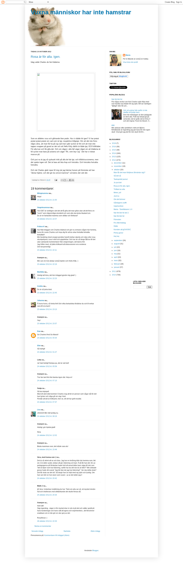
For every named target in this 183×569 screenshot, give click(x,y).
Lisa (39, 410)
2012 (114, 160)
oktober (117, 170)
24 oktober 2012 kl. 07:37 (47, 402)
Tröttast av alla (119, 189)
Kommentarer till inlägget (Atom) (56, 535)
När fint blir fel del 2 (121, 213)
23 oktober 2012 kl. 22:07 (47, 219)
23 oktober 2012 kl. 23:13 (47, 309)
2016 (114, 147)
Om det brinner (119, 199)
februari (117, 264)
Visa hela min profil (130, 62)
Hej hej (116, 236)
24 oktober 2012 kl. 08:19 (47, 416)
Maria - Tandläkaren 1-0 (123, 209)
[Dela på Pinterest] (72, 180)
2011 (114, 271)
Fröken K (41, 227)
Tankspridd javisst (121, 179)
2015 (114, 150)
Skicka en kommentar (42, 526)
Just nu (116, 196)
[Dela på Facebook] (70, 180)
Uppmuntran (118, 206)
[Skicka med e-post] (62, 180)
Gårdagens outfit (120, 203)
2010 (114, 275)
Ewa (39, 331)
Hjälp (116, 226)
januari (117, 267)
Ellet (39, 346)
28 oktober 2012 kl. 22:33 (47, 521)
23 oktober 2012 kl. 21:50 (47, 200)
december (118, 163)
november (118, 166)
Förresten (117, 220)
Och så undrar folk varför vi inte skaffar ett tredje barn (135, 111)
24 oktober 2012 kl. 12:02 (47, 435)
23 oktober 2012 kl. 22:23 (47, 278)
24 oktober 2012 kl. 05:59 (47, 366)
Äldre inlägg (95, 531)
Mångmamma (42, 193)
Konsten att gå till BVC (122, 230)
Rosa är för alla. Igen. (45, 56)
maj (115, 254)
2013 (114, 157)
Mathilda (40, 272)
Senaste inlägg (37, 531)
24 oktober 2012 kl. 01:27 (47, 352)
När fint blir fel (117, 99)
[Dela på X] (67, 180)
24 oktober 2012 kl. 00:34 (47, 338)
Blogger (95, 551)
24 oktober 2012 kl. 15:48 (47, 449)
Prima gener (118, 233)
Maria (128, 55)
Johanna (40, 300)
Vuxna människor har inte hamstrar (81, 12)
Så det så (117, 176)
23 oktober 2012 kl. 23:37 (47, 324)
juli (115, 247)
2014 (114, 153)
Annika (40, 286)
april (116, 257)
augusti (117, 244)
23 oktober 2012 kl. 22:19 (47, 264)
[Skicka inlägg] (56, 180)
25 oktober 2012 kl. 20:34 (47, 495)
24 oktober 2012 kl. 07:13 (47, 381)
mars (116, 260)
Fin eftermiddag (120, 223)
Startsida (66, 531)
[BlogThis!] (64, 180)
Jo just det (118, 183)
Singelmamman (43, 207)
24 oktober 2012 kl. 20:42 (47, 478)
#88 (113, 125)
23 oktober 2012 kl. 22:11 (47, 250)
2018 (114, 143)
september (118, 240)
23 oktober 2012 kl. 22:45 (47, 293)
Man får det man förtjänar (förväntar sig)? (129, 173)
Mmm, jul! (117, 193)
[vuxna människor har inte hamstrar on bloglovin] (118, 77)
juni (115, 250)
